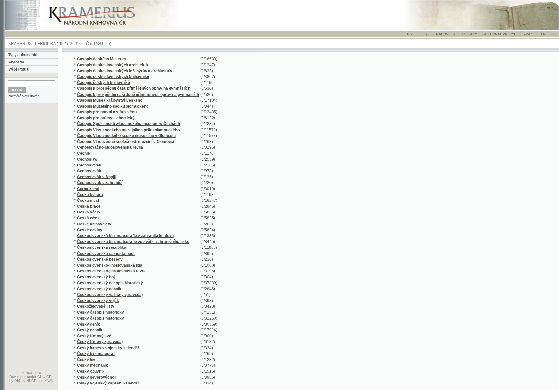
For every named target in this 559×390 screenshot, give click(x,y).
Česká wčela (89, 218)
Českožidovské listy (95, 306)
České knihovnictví (94, 224)
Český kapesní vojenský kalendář (108, 348)
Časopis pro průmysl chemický (106, 118)
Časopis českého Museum (101, 59)
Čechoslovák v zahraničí (99, 182)
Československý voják (98, 300)
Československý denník (99, 289)
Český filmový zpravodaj (100, 341)
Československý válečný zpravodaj (110, 294)
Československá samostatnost (106, 253)
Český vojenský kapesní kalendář (108, 383)
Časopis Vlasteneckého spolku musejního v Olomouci (126, 135)
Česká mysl (88, 200)
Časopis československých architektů (112, 65)
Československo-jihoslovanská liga (109, 265)
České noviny (89, 230)
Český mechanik (92, 365)
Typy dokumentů (22, 55)
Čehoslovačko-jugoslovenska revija (110, 147)
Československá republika (101, 247)
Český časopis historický (100, 312)
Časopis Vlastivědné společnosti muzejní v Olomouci (125, 141)
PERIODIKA (45, 43)
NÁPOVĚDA (445, 34)
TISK (425, 34)
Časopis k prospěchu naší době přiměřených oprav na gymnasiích (138, 94)
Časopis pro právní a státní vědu (107, 112)
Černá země (88, 189)
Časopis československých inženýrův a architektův (124, 71)
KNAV (48, 381)
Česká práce (89, 206)
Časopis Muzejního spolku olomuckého (112, 106)
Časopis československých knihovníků (113, 77)
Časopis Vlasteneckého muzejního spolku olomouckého (128, 130)
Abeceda (16, 62)
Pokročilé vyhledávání (24, 96)
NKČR (32, 381)
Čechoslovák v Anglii (96, 177)
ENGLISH (548, 34)
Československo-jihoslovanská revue (112, 271)
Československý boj (96, 277)
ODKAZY (469, 34)
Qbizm (19, 381)
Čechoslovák (89, 165)
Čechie (83, 153)
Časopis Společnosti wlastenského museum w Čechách (128, 123)
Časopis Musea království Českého (109, 100)
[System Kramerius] (99, 28)
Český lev (86, 359)
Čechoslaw (87, 159)
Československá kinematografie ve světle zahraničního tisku (133, 241)
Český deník (88, 324)
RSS (410, 34)
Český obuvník (90, 371)
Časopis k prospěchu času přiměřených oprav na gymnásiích (133, 88)
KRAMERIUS (20, 43)
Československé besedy (100, 259)
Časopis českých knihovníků (103, 82)
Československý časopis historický (110, 283)
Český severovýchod (96, 377)
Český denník (89, 330)
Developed (17, 377)
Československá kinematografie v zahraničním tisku (125, 236)
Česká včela (88, 212)
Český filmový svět (95, 336)
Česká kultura (90, 194)
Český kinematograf (96, 353)
